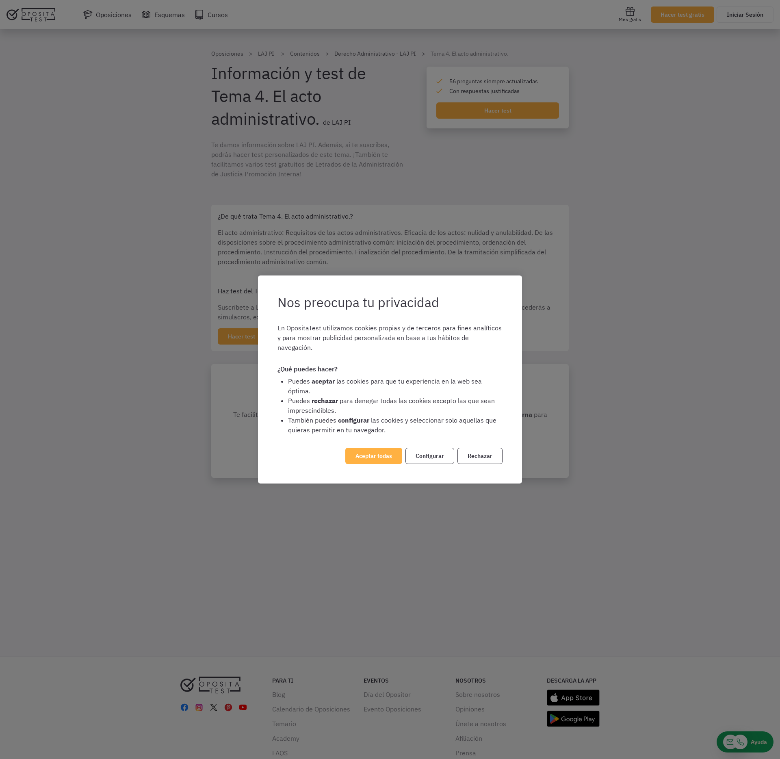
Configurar (430, 456)
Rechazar (480, 456)
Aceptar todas (373, 456)
